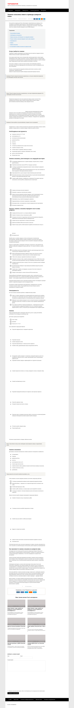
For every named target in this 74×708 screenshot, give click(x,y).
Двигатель (11, 10)
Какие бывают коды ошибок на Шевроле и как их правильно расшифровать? (15, 609)
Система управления (34, 10)
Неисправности (13, 40)
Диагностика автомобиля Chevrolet (16, 626)
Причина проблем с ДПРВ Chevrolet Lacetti (16, 644)
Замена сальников (14, 44)
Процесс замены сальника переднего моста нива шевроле (22, 38)
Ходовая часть (25, 10)
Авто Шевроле (24, 18)
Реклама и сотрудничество (49, 699)
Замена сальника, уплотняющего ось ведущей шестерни (21, 37)
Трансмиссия (17, 10)
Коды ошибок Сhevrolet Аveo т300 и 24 (36, 627)
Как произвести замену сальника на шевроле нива (20, 46)
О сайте (10, 699)
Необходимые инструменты (16, 35)
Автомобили (43, 10)
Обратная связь (39, 699)
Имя (8, 656)
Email (21, 656)
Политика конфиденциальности (27, 699)
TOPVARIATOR (13, 4)
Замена (11, 42)
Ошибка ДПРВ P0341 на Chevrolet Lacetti (36, 644)
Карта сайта (16, 699)
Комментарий (10, 659)
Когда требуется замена (15, 33)
